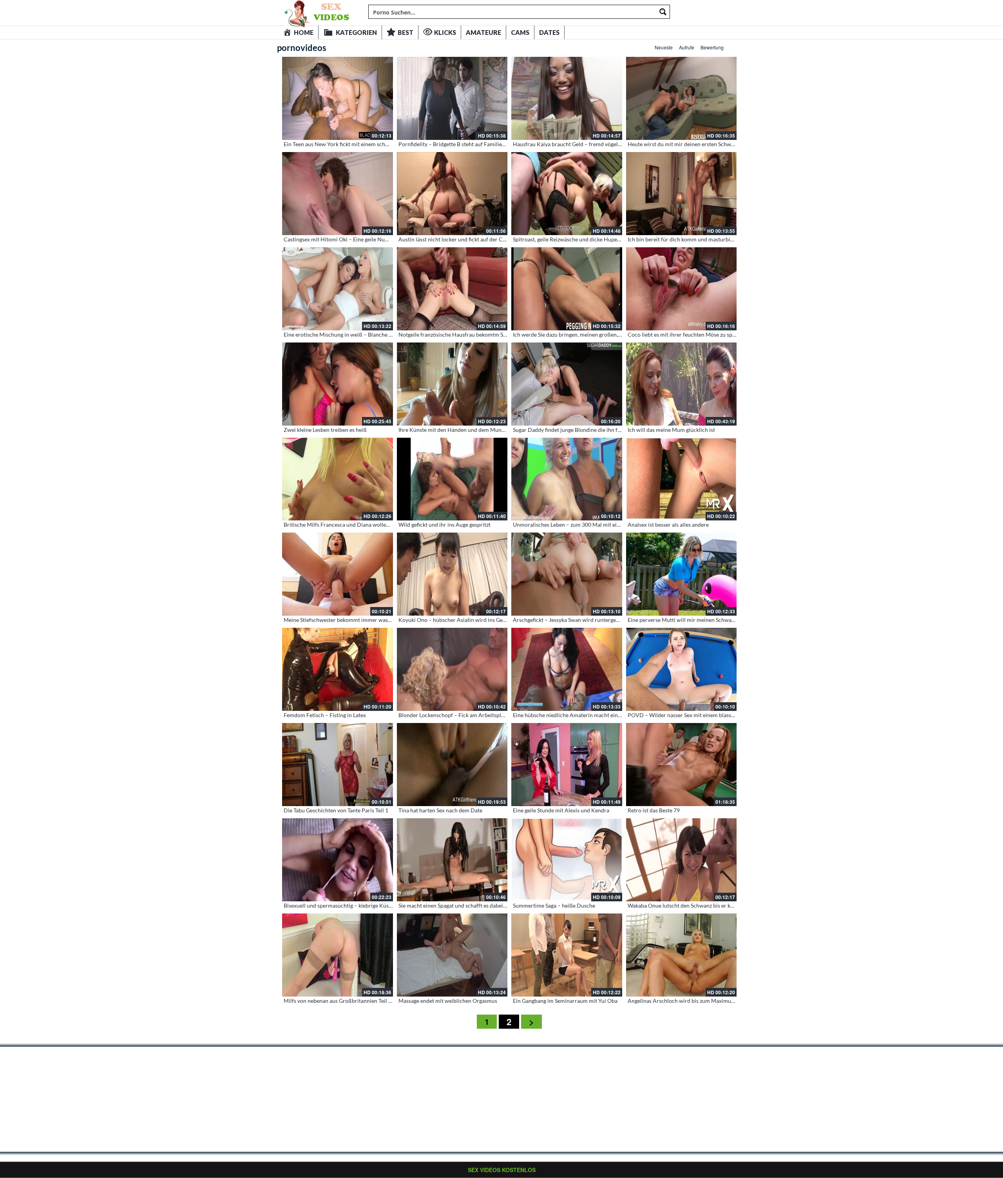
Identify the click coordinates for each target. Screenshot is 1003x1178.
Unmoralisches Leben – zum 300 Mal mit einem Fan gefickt (584, 524)
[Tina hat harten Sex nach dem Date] (452, 764)
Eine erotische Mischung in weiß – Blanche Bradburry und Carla (361, 334)
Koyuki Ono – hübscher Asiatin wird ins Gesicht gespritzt (467, 619)
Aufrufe (686, 47)
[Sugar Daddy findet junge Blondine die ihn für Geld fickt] (566, 384)
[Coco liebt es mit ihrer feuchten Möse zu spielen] (681, 288)
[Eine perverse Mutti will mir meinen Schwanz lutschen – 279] (681, 574)
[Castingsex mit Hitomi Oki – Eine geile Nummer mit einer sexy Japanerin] (337, 193)
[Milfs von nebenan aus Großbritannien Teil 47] (337, 955)
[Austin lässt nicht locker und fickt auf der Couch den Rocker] (452, 193)
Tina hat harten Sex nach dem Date (440, 810)
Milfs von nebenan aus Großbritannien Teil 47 (339, 1000)
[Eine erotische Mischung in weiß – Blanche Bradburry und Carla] (337, 288)
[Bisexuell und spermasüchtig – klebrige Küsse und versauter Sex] (337, 859)
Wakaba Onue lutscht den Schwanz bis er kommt (686, 905)
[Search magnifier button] (663, 11)
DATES (549, 32)
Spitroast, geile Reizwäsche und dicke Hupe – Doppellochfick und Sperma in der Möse (616, 239)
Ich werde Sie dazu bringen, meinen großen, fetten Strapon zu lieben (595, 334)
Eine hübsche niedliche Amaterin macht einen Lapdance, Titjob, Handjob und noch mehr (619, 715)
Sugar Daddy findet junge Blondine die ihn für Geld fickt (580, 429)
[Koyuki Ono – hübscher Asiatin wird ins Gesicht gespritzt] (452, 574)
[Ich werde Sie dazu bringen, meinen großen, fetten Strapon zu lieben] (566, 288)
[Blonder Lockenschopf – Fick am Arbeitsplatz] (452, 669)
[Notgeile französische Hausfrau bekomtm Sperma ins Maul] (452, 288)
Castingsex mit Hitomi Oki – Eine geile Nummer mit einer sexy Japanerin (371, 239)
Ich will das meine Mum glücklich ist (671, 429)
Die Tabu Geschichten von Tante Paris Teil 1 (336, 810)
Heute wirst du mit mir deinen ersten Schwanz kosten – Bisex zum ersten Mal (720, 144)
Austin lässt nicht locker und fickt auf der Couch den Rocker (470, 239)
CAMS (520, 32)
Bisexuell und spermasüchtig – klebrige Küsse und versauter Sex (361, 905)
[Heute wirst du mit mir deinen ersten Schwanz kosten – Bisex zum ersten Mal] (681, 98)
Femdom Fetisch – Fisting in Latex (325, 715)
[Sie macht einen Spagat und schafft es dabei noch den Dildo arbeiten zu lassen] (452, 859)
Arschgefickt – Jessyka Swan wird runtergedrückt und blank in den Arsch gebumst (612, 619)
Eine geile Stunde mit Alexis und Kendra (561, 810)
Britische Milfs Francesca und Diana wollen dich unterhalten (357, 524)
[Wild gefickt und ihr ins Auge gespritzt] (452, 479)
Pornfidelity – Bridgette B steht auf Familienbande (459, 144)
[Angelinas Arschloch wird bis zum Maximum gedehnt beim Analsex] (681, 955)
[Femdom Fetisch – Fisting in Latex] (337, 669)
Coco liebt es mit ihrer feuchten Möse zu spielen (686, 334)
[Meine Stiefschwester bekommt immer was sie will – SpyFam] (337, 574)
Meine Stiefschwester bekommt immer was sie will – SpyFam (357, 619)
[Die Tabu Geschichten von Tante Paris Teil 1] (337, 764)
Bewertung (712, 47)
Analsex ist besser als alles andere (668, 524)
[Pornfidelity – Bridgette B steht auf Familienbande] (452, 98)
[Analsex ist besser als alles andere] (681, 479)
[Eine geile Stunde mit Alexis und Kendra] (566, 764)
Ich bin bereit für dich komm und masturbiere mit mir (692, 239)
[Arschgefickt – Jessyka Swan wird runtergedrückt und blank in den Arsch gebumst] (566, 574)
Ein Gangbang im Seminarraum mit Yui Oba (565, 1000)
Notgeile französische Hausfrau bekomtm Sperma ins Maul (469, 334)
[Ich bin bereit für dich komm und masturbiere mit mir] (681, 193)
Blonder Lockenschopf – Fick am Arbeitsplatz (453, 715)
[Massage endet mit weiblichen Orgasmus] (452, 955)
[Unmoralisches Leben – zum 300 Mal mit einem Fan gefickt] (566, 479)
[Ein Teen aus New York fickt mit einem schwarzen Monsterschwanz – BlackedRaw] (337, 98)
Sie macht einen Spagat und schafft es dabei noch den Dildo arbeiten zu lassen (492, 905)
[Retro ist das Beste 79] (681, 764)
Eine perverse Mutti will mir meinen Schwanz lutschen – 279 (701, 619)
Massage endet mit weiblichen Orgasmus (447, 1000)
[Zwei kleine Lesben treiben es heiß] (337, 384)
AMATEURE (483, 32)
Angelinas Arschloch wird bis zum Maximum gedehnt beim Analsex (709, 1000)
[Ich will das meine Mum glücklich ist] (681, 384)
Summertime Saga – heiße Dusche (554, 905)
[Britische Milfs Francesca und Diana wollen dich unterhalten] (337, 479)
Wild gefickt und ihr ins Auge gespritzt (444, 524)
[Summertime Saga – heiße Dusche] (566, 859)
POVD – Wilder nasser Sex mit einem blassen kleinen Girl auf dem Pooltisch (719, 715)
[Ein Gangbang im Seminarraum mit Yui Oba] (566, 955)
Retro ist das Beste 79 (654, 810)
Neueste (664, 47)
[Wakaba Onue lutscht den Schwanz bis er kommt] (681, 859)
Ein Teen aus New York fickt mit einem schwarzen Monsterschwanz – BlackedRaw (382, 144)
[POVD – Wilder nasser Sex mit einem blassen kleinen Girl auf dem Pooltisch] (681, 669)
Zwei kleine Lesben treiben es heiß (325, 429)
